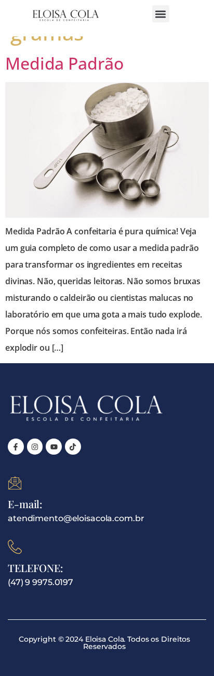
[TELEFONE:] (15, 547)
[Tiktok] (73, 447)
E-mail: (25, 504)
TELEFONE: (35, 568)
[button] (160, 13)
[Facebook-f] (16, 447)
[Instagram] (35, 447)
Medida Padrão (64, 63)
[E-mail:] (15, 483)
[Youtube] (54, 447)
